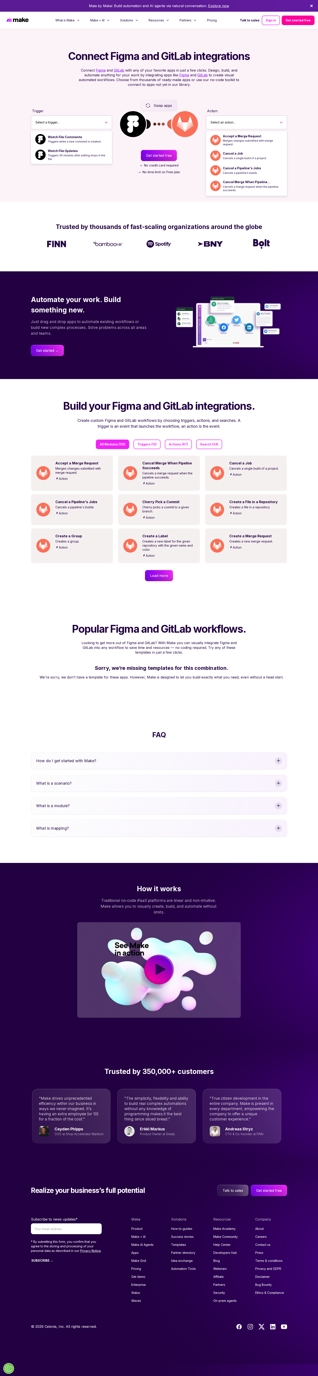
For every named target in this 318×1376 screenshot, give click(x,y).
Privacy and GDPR (268, 1268)
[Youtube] (284, 1327)
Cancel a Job (233, 153)
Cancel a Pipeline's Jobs (242, 168)
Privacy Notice (90, 1251)
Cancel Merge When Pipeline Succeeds (245, 182)
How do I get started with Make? (66, 760)
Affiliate (218, 1276)
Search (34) (209, 444)
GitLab (119, 70)
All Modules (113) (112, 444)
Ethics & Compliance (269, 1292)
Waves (136, 1300)
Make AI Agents (142, 1244)
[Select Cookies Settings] (8, 1368)
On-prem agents (225, 1300)
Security (219, 1292)
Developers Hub (225, 1252)
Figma (101, 70)
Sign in (271, 20)
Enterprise (138, 1284)
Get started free (298, 20)
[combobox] (35, 122)
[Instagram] (250, 1327)
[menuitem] (67, 20)
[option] (71, 139)
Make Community (225, 1236)
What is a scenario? (54, 783)
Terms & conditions (269, 1260)
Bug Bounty (263, 1284)
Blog (216, 1260)
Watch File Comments (65, 137)
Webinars (220, 1268)
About (259, 1228)
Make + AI (138, 1236)
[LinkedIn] (273, 1327)
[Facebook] (239, 1327)
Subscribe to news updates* (54, 1219)
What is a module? (53, 805)
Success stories (182, 1236)
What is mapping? (52, 828)
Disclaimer (262, 1276)
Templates (178, 1244)
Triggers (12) (147, 444)
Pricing (212, 20)
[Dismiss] (311, 6)
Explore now (218, 6)
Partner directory (183, 1252)
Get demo (138, 1276)
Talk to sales (250, 20)
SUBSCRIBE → (42, 1260)
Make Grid (138, 1260)
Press (259, 1252)
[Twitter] (262, 1327)
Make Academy (224, 1228)
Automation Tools (183, 1268)
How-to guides (181, 1228)
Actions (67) (178, 444)
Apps (135, 1252)
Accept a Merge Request (242, 136)
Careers (261, 1236)
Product (137, 1228)
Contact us (262, 1244)
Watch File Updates (63, 151)
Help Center (222, 1244)
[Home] (17, 20)
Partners (219, 1284)
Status (135, 1292)
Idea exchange (182, 1260)
